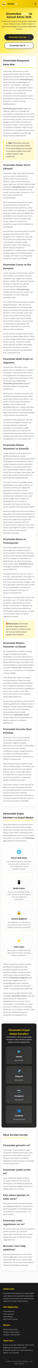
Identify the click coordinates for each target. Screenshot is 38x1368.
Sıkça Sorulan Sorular (10, 1319)
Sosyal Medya (8, 1316)
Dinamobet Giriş (8, 1311)
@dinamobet (13, 1329)
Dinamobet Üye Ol (17, 45)
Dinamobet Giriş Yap (17, 37)
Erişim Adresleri (8, 1314)
